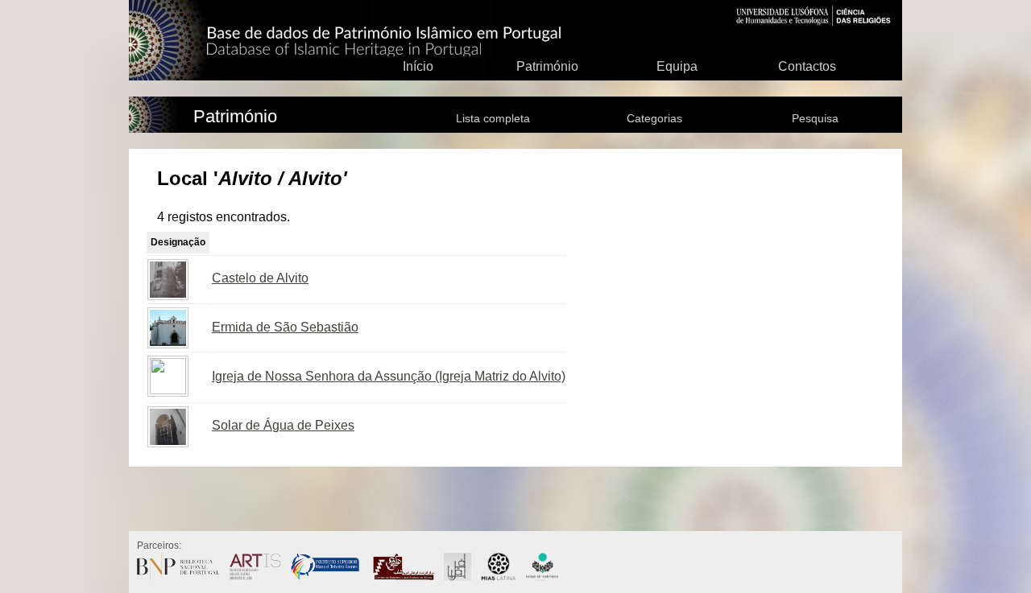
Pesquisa (815, 118)
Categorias (654, 118)
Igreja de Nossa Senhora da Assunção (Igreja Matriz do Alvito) (388, 376)
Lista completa (493, 118)
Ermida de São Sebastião (285, 327)
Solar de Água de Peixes (283, 425)
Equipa (677, 66)
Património (547, 66)
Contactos (807, 66)
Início (418, 66)
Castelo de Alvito (260, 278)
